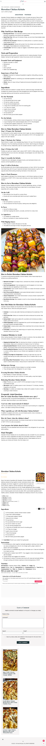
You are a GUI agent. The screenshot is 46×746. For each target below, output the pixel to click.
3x (43, 508)
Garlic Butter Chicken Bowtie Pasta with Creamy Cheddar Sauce (10, 702)
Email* (25, 631)
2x (41, 508)
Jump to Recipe (19, 14)
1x (39, 508)
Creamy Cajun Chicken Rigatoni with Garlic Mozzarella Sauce (9, 731)
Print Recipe (28, 14)
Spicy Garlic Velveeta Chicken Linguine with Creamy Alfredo (9, 673)
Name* (4, 631)
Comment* (5, 617)
